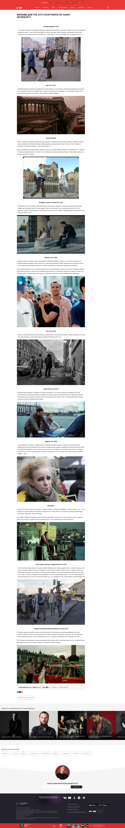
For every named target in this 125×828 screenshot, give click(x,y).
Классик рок (83, 825)
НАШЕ (44, 2)
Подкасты (72, 7)
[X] (20, 692)
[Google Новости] (63, 687)
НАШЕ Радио (61, 825)
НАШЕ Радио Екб (78, 825)
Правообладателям (72, 809)
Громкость (54, 826)
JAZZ (62, 2)
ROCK (53, 2)
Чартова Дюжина (63, 7)
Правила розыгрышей (73, 806)
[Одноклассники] (22, 692)
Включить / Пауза (21, 825)
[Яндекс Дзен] (46, 687)
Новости (37, 7)
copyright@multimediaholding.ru (29, 819)
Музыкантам (81, 7)
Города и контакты (72, 804)
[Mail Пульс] (54, 687)
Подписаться (76, 787)
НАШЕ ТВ (80, 2)
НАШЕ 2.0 (68, 825)
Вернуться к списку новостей (25, 697)
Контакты (89, 7)
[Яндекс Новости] (37, 687)
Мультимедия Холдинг (22, 803)
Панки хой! (87, 825)
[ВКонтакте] (18, 692)
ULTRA (70, 2)
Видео (53, 7)
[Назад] (65, 825)
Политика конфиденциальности (76, 812)
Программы (45, 7)
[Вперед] (89, 825)
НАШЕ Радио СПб (73, 825)
